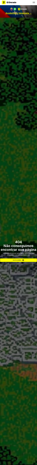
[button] (34, 2)
